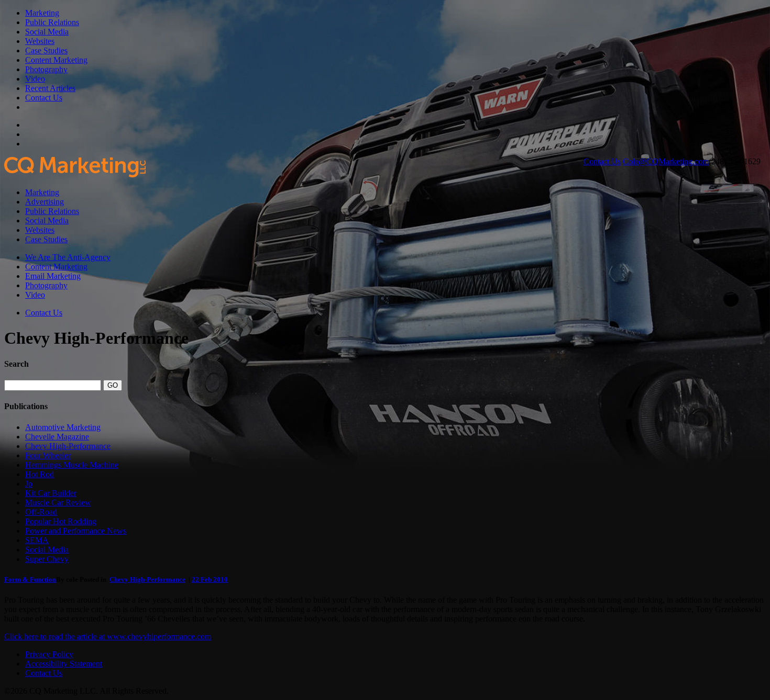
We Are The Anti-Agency (68, 257)
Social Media (47, 31)
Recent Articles (50, 88)
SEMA (37, 540)
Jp (28, 483)
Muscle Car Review (58, 502)
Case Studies (46, 50)
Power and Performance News (75, 530)
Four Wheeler (48, 455)
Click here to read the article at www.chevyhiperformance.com (107, 636)
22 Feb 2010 (210, 579)
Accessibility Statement (63, 663)
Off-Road (41, 511)
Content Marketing (56, 59)
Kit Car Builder (50, 493)
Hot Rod (39, 474)
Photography (46, 69)
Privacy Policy (49, 654)
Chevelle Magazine (57, 436)
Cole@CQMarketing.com (666, 161)
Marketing (42, 12)
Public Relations (52, 22)
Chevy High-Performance (68, 446)
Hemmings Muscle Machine (71, 464)
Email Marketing (53, 276)
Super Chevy (47, 559)
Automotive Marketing (63, 427)
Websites (39, 41)
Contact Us (43, 97)
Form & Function (30, 579)
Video (35, 78)
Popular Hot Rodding (60, 521)
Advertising (44, 201)
